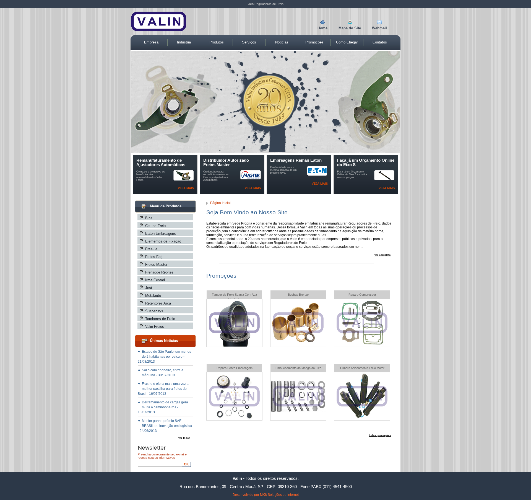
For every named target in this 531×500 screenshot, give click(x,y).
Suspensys (154, 311)
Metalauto (153, 295)
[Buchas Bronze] (298, 345)
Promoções (314, 42)
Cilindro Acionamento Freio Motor (362, 368)
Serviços (249, 42)
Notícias (281, 42)
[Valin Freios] (158, 29)
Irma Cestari (155, 280)
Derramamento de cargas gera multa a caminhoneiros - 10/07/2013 (163, 407)
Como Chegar (347, 42)
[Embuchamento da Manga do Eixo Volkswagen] (298, 418)
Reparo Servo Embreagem (235, 368)
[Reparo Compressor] (362, 345)
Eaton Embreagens (160, 233)
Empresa (151, 42)
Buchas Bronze (298, 294)
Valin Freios (154, 326)
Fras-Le (151, 249)
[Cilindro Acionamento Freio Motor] (362, 418)
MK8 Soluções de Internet (279, 495)
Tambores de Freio (160, 319)
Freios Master (156, 264)
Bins (148, 218)
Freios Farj (153, 257)
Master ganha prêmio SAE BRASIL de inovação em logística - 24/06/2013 (165, 426)
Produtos (216, 42)
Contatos (380, 42)
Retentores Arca (158, 303)
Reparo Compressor (362, 294)
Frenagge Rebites (159, 272)
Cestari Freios (156, 226)
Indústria (184, 42)
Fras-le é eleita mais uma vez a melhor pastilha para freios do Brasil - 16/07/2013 (163, 389)
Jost (148, 288)
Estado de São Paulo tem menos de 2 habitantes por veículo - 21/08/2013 (164, 357)
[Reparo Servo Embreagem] (234, 418)
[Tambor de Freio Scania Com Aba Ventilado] (234, 345)
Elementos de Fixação (163, 241)
